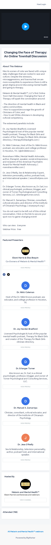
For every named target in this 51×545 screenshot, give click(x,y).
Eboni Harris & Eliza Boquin (25, 257)
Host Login (41, 4)
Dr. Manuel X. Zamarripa (25, 407)
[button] (25, 27)
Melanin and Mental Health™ (25, 492)
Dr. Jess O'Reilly (25, 444)
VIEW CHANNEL (25, 500)
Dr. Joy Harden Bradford (25, 329)
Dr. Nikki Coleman (25, 292)
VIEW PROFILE (25, 268)
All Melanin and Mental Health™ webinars (25, 531)
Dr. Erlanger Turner (25, 368)
